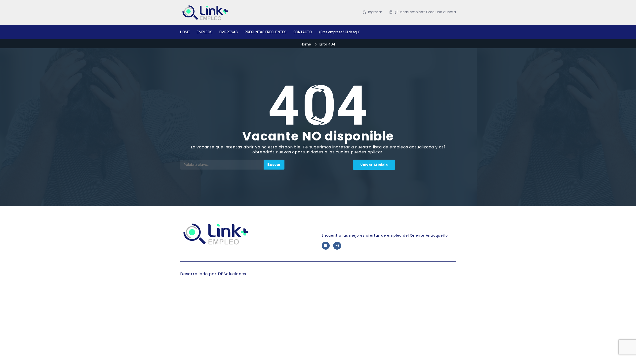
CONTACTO (302, 32)
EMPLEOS (204, 32)
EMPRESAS (228, 32)
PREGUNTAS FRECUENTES (265, 32)
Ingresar (375, 11)
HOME (185, 32)
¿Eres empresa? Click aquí (339, 32)
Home (306, 44)
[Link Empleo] (228, 12)
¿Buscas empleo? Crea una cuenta (425, 11)
